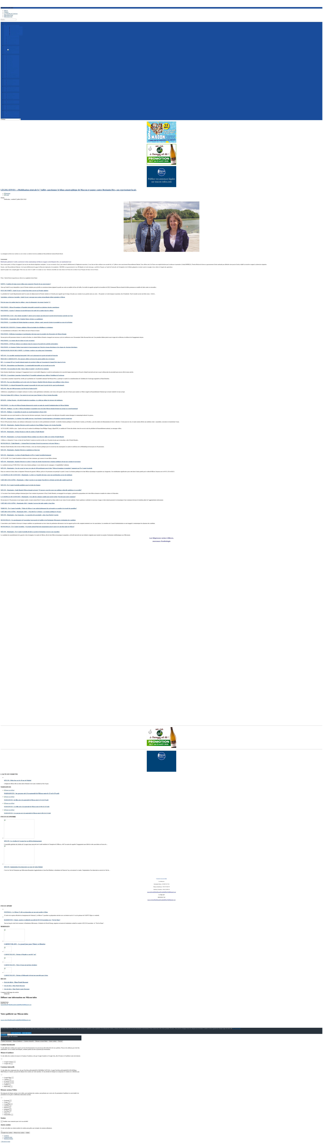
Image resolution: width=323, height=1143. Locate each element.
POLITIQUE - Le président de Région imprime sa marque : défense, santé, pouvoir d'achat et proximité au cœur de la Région (36, 322)
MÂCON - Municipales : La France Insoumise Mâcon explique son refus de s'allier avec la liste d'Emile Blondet (32, 436)
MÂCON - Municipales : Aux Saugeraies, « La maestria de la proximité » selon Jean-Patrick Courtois (29, 515)
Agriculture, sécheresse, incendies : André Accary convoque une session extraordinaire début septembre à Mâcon (33, 297)
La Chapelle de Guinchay (11, 13)
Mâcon (6, 10)
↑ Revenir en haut (5, 1141)
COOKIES (4, 1034)
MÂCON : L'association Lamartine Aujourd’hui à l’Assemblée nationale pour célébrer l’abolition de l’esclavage (32, 375)
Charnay (6, 12)
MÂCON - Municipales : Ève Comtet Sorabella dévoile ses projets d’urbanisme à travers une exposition (30, 531)
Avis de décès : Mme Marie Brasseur (14, 985)
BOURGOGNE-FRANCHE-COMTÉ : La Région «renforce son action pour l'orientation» (26, 350)
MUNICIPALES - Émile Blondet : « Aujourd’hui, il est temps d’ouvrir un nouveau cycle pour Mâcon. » (30, 443)
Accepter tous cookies (6, 1132)
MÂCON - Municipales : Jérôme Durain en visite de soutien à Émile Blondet (22, 431)
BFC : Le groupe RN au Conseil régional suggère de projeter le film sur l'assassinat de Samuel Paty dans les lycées (33, 362)
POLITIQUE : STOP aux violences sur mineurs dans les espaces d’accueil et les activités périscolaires (29, 344)
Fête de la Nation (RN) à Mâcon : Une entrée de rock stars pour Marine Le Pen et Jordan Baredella (29, 395)
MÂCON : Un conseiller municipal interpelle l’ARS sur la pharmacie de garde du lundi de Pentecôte (29, 355)
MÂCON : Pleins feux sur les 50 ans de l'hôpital (17, 780)
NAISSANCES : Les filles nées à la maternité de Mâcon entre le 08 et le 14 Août (26, 806)
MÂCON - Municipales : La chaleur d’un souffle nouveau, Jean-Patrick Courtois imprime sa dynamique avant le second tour (36, 418)
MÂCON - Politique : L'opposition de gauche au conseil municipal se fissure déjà (24, 412)
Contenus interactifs (29, 1041)
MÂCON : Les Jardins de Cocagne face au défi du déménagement (23, 841)
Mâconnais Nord (8, 15)
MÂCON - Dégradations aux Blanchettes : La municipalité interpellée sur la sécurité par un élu (28, 365)
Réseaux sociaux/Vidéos (41, 1041)
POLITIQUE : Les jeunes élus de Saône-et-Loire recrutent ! (18, 340)
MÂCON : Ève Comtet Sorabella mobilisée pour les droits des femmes (20, 485)
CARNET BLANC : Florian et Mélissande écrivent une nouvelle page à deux (26, 975)
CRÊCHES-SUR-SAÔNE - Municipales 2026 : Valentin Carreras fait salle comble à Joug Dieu (28, 503)
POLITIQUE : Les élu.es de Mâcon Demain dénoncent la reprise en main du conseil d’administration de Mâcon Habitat (35, 405)
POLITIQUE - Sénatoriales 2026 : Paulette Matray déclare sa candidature (22, 319)
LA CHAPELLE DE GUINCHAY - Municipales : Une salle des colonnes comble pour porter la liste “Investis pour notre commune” (38, 496)
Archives (6, 1135)
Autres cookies (53, 1041)
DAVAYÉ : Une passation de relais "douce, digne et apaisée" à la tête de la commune (25, 369)
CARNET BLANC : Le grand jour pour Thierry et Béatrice (24, 944)
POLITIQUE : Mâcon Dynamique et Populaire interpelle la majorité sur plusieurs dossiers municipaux (30, 307)
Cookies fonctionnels (6, 1041)
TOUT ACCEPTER (16, 1033)
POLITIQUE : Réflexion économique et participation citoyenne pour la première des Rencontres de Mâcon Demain (33, 334)
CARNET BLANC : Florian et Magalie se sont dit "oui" (20, 954)
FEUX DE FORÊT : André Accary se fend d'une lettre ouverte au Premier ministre (24, 290)
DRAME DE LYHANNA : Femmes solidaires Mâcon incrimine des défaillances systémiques (27, 327)
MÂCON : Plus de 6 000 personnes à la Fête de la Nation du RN (19, 388)
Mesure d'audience (17, 1041)
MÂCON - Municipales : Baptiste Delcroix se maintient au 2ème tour (20, 450)
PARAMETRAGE (5, 1033)
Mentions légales (8, 1138)
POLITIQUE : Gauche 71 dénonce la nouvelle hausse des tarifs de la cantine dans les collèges (27, 310)
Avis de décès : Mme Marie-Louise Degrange (16, 989)
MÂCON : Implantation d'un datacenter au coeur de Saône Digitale (23, 867)
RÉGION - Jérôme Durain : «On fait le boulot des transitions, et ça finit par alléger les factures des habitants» (32, 400)
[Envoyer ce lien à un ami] (6, 195)
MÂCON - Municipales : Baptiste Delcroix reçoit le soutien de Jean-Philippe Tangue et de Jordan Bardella (31, 425)
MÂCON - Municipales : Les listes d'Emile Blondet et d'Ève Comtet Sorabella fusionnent (26, 455)
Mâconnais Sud (8, 16)
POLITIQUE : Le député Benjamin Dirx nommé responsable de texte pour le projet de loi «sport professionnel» (32, 385)
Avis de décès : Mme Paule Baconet (16, 982)
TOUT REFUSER (26, 1033)
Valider (27, 1132)
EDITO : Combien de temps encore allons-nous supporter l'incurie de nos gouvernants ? (26, 284)
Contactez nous (8, 1137)
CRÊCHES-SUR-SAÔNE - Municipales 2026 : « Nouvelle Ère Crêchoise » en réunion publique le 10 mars (31, 511)
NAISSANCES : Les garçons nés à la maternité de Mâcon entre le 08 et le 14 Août (27, 813)
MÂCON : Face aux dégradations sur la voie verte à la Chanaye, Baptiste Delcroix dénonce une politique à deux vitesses (35, 382)
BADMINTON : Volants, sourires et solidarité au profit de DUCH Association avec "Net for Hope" (32, 920)
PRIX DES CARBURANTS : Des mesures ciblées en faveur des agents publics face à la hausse (28, 359)
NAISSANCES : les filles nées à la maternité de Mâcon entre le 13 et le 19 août (26, 800)
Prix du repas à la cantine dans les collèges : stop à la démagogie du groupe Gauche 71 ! (26, 302)
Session (60, 1041)
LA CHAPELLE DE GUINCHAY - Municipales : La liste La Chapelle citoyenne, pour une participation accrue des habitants (36, 475)
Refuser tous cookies (19, 1132)
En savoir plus (236, 1028)
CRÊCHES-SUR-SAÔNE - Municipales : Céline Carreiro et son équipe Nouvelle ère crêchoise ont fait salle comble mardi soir (36, 480)
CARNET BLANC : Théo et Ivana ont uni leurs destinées (20, 965)
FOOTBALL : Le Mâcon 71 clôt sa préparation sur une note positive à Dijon (26, 912)
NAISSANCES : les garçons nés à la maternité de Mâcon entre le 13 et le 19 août (31, 793)
